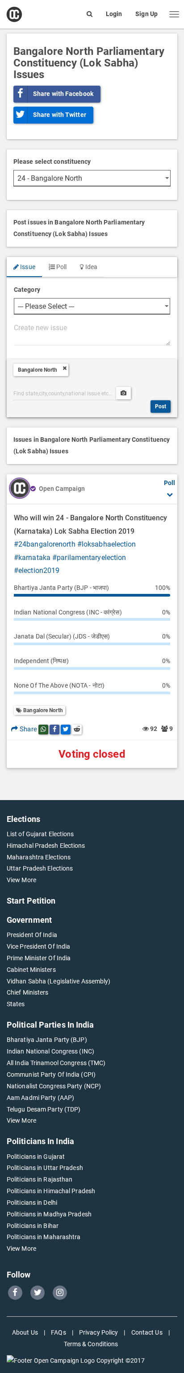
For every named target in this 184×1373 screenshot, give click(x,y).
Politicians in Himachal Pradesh (51, 1191)
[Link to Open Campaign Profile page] (19, 489)
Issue (27, 266)
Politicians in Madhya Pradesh (49, 1214)
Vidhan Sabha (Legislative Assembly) (59, 981)
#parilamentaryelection (89, 557)
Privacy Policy (98, 1332)
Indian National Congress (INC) (50, 1051)
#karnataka (32, 557)
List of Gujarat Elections (40, 834)
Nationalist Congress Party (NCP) (54, 1086)
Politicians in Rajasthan (39, 1179)
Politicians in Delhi (32, 1202)
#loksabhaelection (106, 544)
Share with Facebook (63, 93)
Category (27, 289)
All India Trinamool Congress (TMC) (56, 1062)
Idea (90, 266)
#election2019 (36, 570)
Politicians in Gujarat (36, 1156)
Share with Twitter (59, 114)
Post (160, 406)
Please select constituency (52, 161)
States (16, 1004)
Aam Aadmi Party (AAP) (40, 1097)
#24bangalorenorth (44, 544)
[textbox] (92, 333)
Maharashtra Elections (39, 857)
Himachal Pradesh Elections (46, 845)
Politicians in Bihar (33, 1225)
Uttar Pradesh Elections (40, 868)
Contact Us (147, 1332)
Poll (61, 266)
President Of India (32, 934)
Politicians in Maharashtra (44, 1236)
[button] (174, 14)
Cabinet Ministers (31, 969)
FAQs (58, 1332)
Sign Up (146, 13)
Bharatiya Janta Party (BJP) (47, 1039)
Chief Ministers (28, 992)
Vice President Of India (38, 946)
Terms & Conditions (91, 1344)
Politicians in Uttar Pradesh (45, 1167)
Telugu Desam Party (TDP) (43, 1109)
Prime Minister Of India (39, 958)
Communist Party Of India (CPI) (51, 1074)
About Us (25, 1332)
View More (21, 880)
